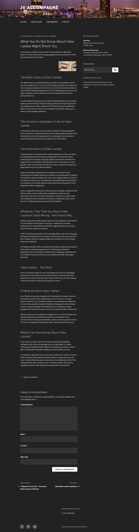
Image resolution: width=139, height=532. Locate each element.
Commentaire (26, 405)
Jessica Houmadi (49, 36)
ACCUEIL (23, 22)
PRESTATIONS (36, 22)
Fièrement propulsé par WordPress (74, 527)
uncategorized (30, 377)
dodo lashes (50, 55)
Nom (23, 434)
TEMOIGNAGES (52, 22)
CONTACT (66, 22)
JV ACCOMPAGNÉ (39, 7)
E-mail (23, 446)
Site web (24, 457)
